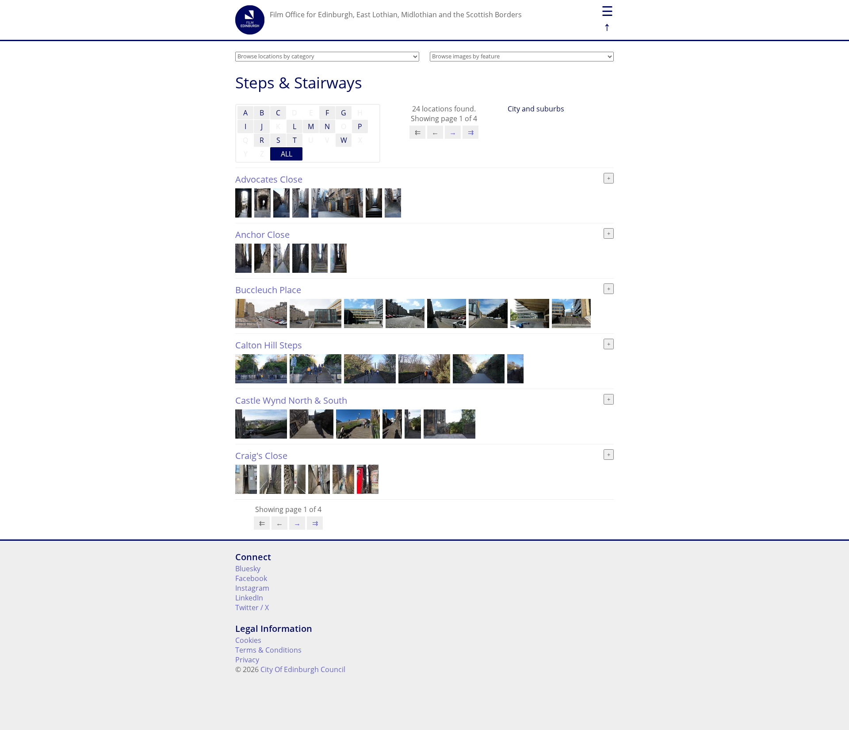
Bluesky (247, 568)
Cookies (248, 640)
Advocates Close (268, 179)
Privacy (247, 660)
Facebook (251, 578)
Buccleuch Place (268, 290)
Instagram (252, 588)
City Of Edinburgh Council (302, 669)
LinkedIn (249, 598)
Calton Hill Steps (268, 345)
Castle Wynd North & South (291, 400)
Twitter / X (252, 607)
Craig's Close (261, 456)
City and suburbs (536, 109)
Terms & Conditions (268, 650)
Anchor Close (262, 235)
